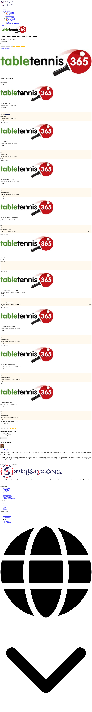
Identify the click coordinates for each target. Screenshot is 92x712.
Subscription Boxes (7, 10)
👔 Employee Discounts (10, 22)
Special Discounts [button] (6, 11)
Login (3, 25)
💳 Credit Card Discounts (11, 20)
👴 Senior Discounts (10, 17)
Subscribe (14, 464)
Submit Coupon (4, 438)
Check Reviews (7, 48)
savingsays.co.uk (7, 710)
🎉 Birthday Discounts (10, 18)
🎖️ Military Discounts (10, 16)
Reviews (4, 9)
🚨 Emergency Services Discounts (12, 23)
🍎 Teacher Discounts (10, 13)
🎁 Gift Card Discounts (10, 19)
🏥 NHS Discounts (9, 14)
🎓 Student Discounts (10, 12)
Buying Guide (6, 7)
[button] (46, 618)
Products (2, 48)
